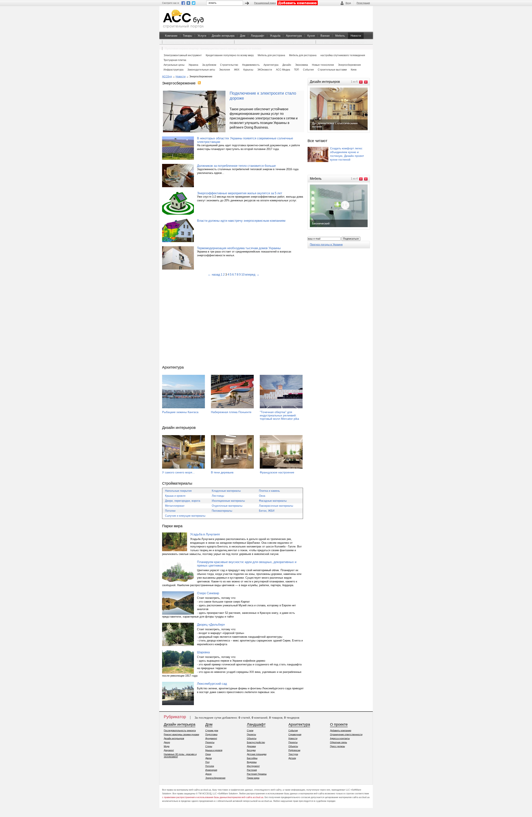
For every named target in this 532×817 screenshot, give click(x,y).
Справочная (294, 734)
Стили (250, 730)
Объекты (251, 738)
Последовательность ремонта (180, 730)
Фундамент (211, 738)
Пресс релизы (337, 746)
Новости (356, 35)
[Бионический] (342, 226)
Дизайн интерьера (223, 35)
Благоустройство (256, 742)
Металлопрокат (175, 505)
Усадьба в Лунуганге (205, 534)
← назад (214, 274)
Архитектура (294, 35)
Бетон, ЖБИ (266, 510)
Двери (208, 758)
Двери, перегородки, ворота (182, 500)
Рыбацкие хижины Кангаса (180, 412)
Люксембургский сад (212, 683)
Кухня (311, 35)
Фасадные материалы (273, 500)
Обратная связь (338, 742)
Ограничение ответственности (346, 734)
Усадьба (275, 35)
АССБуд (167, 76)
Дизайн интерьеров (174, 738)
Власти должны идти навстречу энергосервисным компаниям (241, 220)
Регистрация (363, 3)
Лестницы (218, 495)
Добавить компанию (340, 730)
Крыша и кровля (175, 495)
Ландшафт (257, 35)
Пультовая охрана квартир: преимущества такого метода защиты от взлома (213, 48)
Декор (167, 742)
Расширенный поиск (265, 3)
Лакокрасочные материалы (276, 505)
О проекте (339, 724)
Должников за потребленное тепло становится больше (236, 165)
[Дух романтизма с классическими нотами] (342, 129)
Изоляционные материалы (228, 500)
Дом (242, 35)
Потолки (170, 510)
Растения (252, 770)
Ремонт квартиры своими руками (181, 734)
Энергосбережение (215, 778)
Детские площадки (256, 754)
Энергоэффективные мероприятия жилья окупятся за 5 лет (239, 193)
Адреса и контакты (340, 738)
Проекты (209, 742)
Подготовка (211, 734)
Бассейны (252, 758)
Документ (169, 750)
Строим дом (211, 730)
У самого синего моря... (178, 472)
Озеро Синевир (208, 593)
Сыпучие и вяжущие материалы (185, 515)
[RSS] (199, 83)
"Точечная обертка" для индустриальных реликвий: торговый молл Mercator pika (279, 415)
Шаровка (203, 652)
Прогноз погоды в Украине (326, 244)
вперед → (252, 274)
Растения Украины (257, 774)
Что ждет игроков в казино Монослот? (343, 42)
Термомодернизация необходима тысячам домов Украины (239, 248)
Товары (187, 35)
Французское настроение (277, 472)
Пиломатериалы (222, 510)
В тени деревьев (222, 472)
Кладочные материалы (226, 490)
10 (243, 274)
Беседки (251, 750)
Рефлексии (294, 750)
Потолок (209, 766)
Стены (208, 746)
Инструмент (253, 766)
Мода (166, 746)
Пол (207, 762)
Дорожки (251, 746)
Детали (292, 758)
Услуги (202, 35)
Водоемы (252, 762)
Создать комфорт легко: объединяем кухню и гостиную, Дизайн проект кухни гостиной (347, 154)
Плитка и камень (269, 490)
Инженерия (211, 770)
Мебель (340, 35)
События (293, 730)
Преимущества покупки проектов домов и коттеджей (198, 42)
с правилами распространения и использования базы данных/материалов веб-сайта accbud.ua (212, 797)
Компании (171, 35)
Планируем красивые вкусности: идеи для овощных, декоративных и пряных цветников (246, 563)
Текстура (293, 754)
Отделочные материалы (227, 505)
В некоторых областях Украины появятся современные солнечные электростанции (245, 140)
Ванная (325, 35)
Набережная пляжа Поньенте (231, 412)
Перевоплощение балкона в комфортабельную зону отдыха (275, 42)
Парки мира (253, 778)
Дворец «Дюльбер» (211, 624)
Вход (348, 3)
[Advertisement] (233, 320)
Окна (262, 495)
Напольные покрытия (178, 490)
